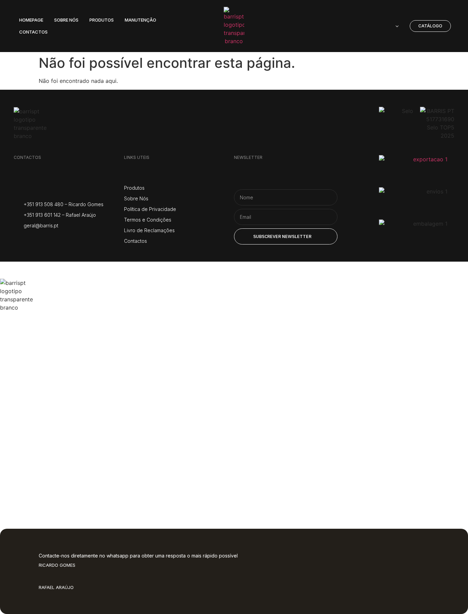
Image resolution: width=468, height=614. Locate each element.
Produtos (34, 391)
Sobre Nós (37, 364)
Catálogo (33, 419)
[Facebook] (35, 240)
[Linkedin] (69, 240)
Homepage (40, 337)
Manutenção (46, 446)
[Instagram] (18, 240)
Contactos (38, 474)
